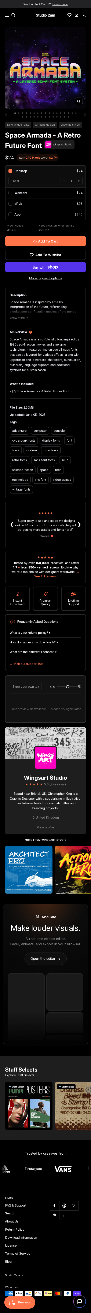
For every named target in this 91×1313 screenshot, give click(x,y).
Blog (8, 1262)
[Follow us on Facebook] (54, 1205)
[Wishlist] (69, 15)
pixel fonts (51, 450)
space (44, 470)
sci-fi (65, 460)
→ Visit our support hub (27, 664)
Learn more (60, 4)
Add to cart (48, 241)
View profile (45, 827)
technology (20, 479)
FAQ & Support (15, 1205)
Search (10, 1213)
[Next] (84, 114)
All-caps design (45, 124)
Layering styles (70, 124)
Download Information (21, 1238)
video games (62, 479)
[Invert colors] (79, 687)
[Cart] (84, 15)
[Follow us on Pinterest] (54, 1215)
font (69, 440)
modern (31, 450)
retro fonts (19, 460)
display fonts (51, 440)
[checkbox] (45, 171)
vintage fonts (21, 489)
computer (40, 430)
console (59, 430)
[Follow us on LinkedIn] (64, 1215)
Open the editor (45, 958)
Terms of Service (17, 1253)
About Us (12, 1221)
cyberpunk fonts (23, 440)
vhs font (40, 479)
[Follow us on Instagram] (73, 1205)
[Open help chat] (79, 1301)
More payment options (45, 278)
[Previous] (7, 114)
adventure (19, 430)
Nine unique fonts (18, 124)
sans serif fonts (44, 460)
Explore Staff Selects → (21, 1075)
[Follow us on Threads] (64, 1205)
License (11, 1245)
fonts (15, 450)
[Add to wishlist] (47, 851)
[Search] (13, 15)
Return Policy (14, 1229)
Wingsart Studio (45, 777)
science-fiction (22, 470)
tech (58, 470)
